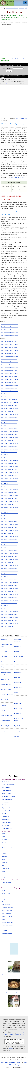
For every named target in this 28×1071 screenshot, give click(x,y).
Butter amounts (6, 781)
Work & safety (17, 687)
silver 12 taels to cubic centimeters (9, 405)
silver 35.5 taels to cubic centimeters (9, 542)
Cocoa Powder (6, 893)
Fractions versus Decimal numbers (11, 848)
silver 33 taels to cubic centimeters (9, 527)
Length (4, 850)
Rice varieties (6, 901)
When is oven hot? (18, 656)
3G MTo (16, 693)
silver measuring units (21, 118)
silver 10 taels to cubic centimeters (9, 394)
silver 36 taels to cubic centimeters (9, 545)
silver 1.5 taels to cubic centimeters (9, 344)
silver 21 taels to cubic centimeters (9, 457)
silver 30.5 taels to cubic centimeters (9, 513)
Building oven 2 (5, 731)
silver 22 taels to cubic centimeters (9, 463)
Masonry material (7, 933)
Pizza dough (17, 661)
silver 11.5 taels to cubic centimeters (9, 402)
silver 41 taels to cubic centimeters (9, 574)
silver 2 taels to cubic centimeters (9, 347)
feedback (11, 1048)
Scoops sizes (5, 819)
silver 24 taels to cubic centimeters (9, 475)
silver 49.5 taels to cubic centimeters (9, 623)
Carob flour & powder (8, 784)
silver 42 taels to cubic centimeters (9, 579)
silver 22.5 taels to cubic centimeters (9, 466)
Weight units (5, 828)
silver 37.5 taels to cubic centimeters (9, 553)
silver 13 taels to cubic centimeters (9, 411)
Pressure (4, 862)
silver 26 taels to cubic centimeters (9, 486)
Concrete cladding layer (7, 694)
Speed (3, 865)
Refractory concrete (5, 684)
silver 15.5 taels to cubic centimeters (9, 425)
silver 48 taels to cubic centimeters (9, 614)
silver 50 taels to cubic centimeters (9, 626)
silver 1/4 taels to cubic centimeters (9, 324)
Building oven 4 (18, 713)
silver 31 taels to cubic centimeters (9, 516)
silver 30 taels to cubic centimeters (9, 510)
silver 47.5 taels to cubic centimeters (9, 611)
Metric (4, 853)
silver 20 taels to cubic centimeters (9, 452)
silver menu (21, 8)
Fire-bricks (3, 705)
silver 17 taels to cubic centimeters (9, 434)
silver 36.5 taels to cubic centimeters (9, 547)
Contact (25, 1062)
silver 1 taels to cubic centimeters (9, 341)
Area (3, 836)
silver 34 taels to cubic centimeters (9, 533)
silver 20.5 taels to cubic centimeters (9, 455)
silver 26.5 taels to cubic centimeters (9, 489)
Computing (5, 839)
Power (4, 859)
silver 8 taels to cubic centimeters (9, 382)
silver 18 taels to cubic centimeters (9, 440)
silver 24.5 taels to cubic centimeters (9, 478)
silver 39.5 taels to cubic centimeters (9, 565)
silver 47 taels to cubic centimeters (9, 608)
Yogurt (4, 813)
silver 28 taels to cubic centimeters (9, 498)
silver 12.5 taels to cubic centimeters (9, 408)
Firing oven (17, 677)
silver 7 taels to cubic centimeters (9, 376)
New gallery (4, 656)
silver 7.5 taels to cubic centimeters (9, 379)
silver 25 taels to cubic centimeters (9, 481)
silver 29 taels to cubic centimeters (9, 504)
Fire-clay (3, 710)
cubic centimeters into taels (17, 177)
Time (3, 871)
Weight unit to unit (7, 925)
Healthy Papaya (18, 703)
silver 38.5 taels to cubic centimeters (9, 559)
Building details (5, 679)
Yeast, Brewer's (6, 913)
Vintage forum (4, 667)
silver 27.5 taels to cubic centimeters (9, 495)
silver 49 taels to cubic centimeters (9, 620)
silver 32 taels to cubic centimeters (9, 521)
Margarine (5, 899)
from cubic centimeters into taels (16, 58)
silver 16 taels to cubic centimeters (9, 428)
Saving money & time (6, 715)
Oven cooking (17, 667)
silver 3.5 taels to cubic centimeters (9, 356)
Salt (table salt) (6, 904)
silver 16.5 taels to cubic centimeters (9, 431)
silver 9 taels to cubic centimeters (9, 388)
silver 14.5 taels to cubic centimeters (9, 420)
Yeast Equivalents (7, 810)
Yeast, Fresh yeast (7, 916)
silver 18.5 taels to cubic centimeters (9, 443)
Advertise (11, 1065)
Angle (3, 833)
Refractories (5, 936)
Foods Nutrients (6, 822)
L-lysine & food (18, 708)
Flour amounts (6, 787)
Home (7, 3)
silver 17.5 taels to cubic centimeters (9, 437)
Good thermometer (5, 720)
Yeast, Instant (6, 919)
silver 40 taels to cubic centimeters (9, 568)
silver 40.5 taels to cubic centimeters (9, 571)
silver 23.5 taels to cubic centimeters (9, 472)
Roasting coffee (18, 672)
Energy (4, 842)
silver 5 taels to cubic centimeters (9, 364)
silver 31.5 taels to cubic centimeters (9, 518)
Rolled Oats (5, 802)
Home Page (4, 639)
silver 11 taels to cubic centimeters (9, 399)
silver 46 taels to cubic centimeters (9, 603)
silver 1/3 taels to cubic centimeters (9, 327)
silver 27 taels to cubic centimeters (9, 492)
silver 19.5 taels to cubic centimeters (9, 449)
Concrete (4, 930)
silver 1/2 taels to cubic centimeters (9, 329)
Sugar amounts (6, 808)
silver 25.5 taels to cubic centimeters (9, 484)
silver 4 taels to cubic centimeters (9, 359)
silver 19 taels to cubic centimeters (9, 446)
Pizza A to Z (17, 651)
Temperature (5, 816)
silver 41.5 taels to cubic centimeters (9, 576)
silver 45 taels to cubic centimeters (9, 597)
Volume (4, 874)
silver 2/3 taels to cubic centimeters (9, 332)
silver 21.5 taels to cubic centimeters (9, 460)
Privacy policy (4, 1062)
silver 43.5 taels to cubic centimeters (9, 588)
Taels (26, 8)
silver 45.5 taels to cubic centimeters (9, 600)
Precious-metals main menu (12, 8)
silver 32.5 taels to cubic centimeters (9, 524)
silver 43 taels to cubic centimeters (9, 585)
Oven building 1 (5, 725)
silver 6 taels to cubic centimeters (9, 370)
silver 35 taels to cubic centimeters (9, 539)
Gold (3, 885)
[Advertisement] (14, 41)
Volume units (5, 825)
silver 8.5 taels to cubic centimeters (9, 385)
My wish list (17, 725)
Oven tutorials (17, 646)
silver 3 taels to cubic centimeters (9, 353)
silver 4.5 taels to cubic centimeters (9, 362)
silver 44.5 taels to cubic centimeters (9, 594)
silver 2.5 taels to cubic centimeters (9, 350)
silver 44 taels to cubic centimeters (9, 591)
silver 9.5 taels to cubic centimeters (9, 391)
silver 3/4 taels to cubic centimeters (9, 335)
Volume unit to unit (7, 922)
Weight (4, 877)
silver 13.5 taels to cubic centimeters (9, 414)
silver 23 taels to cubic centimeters (9, 469)
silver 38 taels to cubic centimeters (9, 556)
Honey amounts (6, 790)
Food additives (18, 698)
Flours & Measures (7, 896)
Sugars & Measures (7, 907)
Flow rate (4, 845)
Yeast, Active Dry (7, 910)
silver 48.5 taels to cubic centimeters (9, 617)
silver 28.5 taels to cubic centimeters (9, 501)
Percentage (5, 856)
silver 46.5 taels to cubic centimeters (9, 606)
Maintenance (17, 682)
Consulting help (18, 731)
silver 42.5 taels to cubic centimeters (9, 582)
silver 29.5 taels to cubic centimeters (9, 507)
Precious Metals (6, 882)
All (11, 825)
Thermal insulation (5, 700)
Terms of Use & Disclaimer (15, 1062)
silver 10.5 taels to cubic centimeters (9, 396)
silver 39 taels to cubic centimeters (9, 562)
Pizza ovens (4, 651)
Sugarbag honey (6, 793)
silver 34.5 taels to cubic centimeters (9, 536)
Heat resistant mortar (6, 689)
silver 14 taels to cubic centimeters (9, 417)
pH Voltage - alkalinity (8, 796)
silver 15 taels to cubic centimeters (9, 423)
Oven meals (4, 661)
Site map (16, 736)
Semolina (4, 805)
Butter (3, 890)
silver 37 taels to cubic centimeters (9, 550)
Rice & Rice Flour (7, 799)
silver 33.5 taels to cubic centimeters (9, 530)
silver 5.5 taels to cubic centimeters (9, 367)
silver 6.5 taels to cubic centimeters (9, 373)
